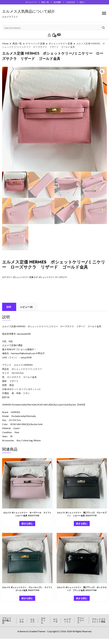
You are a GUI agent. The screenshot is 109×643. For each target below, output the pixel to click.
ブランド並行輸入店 (6, 620)
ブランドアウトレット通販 (98, 620)
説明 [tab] (9, 306)
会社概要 (57, 2)
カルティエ (43, 620)
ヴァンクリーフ (80, 620)
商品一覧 (45, 2)
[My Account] (49, 34)
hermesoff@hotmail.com (23, 353)
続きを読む (27, 523)
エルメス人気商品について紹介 (28, 11)
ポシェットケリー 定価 (23, 277)
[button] (102, 71)
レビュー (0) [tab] (26, 306)
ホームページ (31, 2)
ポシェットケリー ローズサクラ (53, 277)
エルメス (32, 620)
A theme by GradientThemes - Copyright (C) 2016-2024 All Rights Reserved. (54, 631)
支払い (82, 2)
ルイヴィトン (67, 620)
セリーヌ (55, 620)
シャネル (21, 620)
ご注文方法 (70, 2)
